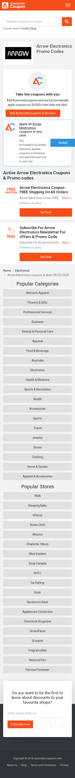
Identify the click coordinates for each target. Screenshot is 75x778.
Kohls (25, 28)
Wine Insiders (37, 553)
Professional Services (37, 312)
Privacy (64, 765)
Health (37, 399)
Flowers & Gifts (37, 302)
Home (7, 270)
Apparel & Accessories (37, 476)
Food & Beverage (37, 350)
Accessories (38, 408)
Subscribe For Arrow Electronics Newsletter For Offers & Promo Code (43, 232)
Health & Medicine (37, 379)
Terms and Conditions (43, 765)
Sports (37, 418)
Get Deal (45, 212)
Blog (23, 765)
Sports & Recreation (37, 389)
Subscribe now (20, 724)
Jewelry (37, 437)
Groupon (37, 640)
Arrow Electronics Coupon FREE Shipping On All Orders (44, 189)
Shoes (37, 447)
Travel (38, 428)
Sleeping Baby (37, 505)
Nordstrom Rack (37, 602)
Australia (38, 360)
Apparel (37, 341)
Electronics (22, 270)
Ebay (33, 28)
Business (38, 322)
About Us (12, 765)
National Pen (37, 660)
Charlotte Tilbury (38, 544)
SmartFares (37, 631)
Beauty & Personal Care (37, 331)
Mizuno (37, 534)
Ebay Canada (37, 563)
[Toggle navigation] (68, 5)
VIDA (37, 496)
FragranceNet (37, 650)
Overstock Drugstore (37, 621)
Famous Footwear (37, 669)
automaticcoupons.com (48, 758)
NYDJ (37, 573)
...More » (65, 198)
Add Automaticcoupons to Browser (33, 113)
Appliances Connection (37, 611)
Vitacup (37, 515)
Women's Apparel (37, 293)
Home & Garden (37, 466)
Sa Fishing (37, 582)
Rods (37, 592)
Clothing (37, 457)
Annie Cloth (37, 525)
